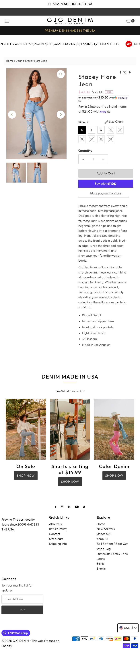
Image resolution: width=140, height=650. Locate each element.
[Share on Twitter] (125, 73)
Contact (54, 534)
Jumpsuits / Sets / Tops (112, 554)
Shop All (102, 539)
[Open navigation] (7, 20)
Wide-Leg (104, 549)
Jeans (101, 558)
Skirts (100, 563)
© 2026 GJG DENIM (15, 640)
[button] (103, 99)
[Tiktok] (84, 506)
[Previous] (12, 115)
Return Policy (58, 529)
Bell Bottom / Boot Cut (112, 543)
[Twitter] (69, 506)
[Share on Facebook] (121, 73)
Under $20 (104, 534)
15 (110, 139)
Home (9, 60)
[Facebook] (56, 506)
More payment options (105, 193)
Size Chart (115, 121)
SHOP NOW (26, 475)
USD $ (128, 628)
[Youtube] (77, 506)
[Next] (61, 115)
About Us (55, 524)
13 (101, 139)
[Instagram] (62, 506)
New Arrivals (106, 529)
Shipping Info (58, 543)
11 (91, 139)
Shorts (101, 568)
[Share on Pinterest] (130, 73)
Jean (19, 60)
